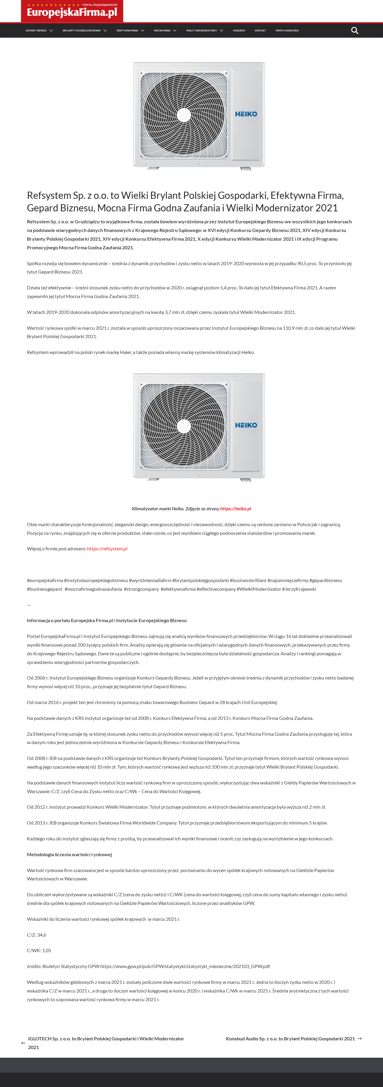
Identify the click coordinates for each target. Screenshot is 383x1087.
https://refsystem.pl (107, 548)
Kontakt (260, 30)
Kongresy (239, 30)
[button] (50, 30)
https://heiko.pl (235, 508)
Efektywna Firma (127, 30)
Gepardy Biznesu (36, 30)
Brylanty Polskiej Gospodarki (82, 30)
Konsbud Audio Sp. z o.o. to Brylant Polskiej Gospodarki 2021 (290, 1038)
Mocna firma (162, 30)
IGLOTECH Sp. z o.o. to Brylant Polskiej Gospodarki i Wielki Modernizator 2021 (106, 1043)
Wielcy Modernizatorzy (201, 30)
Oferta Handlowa (287, 30)
